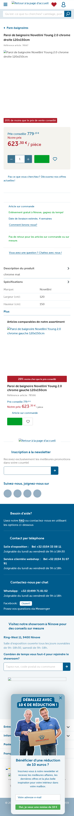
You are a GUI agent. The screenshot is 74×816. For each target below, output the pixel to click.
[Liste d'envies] (54, 4)
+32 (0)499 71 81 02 (34, 590)
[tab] (37, 271)
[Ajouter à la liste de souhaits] (55, 159)
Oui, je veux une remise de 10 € (38, 807)
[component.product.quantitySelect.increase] (28, 159)
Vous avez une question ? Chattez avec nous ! (35, 252)
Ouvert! (26, 603)
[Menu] (7, 3)
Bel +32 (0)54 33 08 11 (46, 546)
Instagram (27, 493)
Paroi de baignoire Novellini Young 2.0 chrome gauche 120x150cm (34, 388)
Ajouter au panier (41, 159)
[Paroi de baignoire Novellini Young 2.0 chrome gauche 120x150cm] (37, 331)
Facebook (17, 493)
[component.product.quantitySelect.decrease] (11, 159)
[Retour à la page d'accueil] (30, 3)
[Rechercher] (67, 14)
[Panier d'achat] (69, 2)
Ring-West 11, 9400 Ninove (22, 637)
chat (44, 582)
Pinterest (37, 493)
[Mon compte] (63, 4)
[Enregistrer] (66, 667)
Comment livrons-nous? (23, 224)
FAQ (21, 520)
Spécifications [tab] (27, 296)
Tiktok (8, 493)
